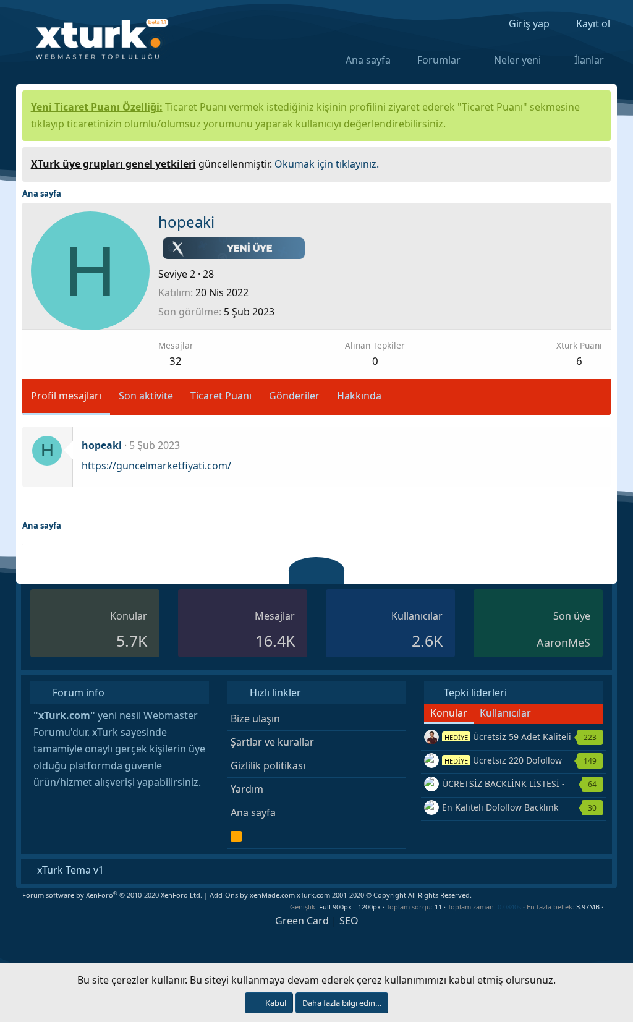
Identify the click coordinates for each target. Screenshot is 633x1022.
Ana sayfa (368, 60)
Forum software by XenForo (112, 895)
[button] (468, 60)
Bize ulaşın (255, 718)
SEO (349, 920)
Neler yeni (517, 60)
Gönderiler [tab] (294, 395)
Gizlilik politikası (268, 765)
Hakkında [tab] (359, 395)
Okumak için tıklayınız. (326, 164)
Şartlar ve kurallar (272, 742)
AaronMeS (563, 642)
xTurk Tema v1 (69, 870)
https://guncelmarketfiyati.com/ (156, 465)
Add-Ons (224, 895)
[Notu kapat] (597, 162)
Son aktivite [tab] (146, 395)
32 (175, 361)
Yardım (247, 789)
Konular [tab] (448, 713)
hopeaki (102, 445)
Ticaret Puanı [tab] (221, 395)
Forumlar (439, 60)
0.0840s (509, 906)
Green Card (302, 920)
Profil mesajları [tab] (66, 395)
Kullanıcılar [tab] (505, 713)
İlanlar (589, 60)
